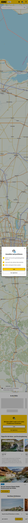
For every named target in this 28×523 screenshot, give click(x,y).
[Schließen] (24, 248)
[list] (14, 261)
